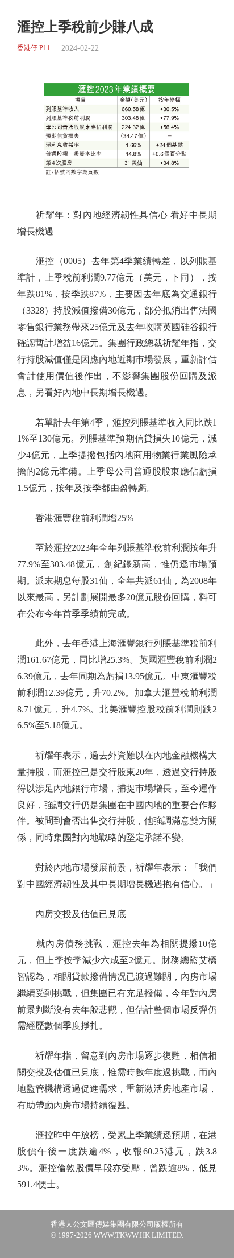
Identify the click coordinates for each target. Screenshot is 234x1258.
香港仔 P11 (33, 48)
